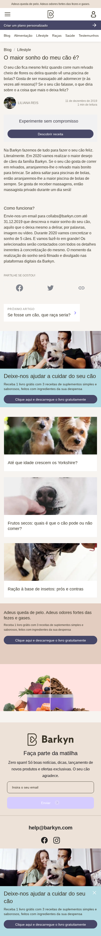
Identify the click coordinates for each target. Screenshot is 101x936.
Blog (7, 35)
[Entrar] (93, 14)
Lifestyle (42, 35)
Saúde (70, 35)
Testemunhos (89, 35)
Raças (57, 35)
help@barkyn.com (51, 827)
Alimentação (23, 35)
